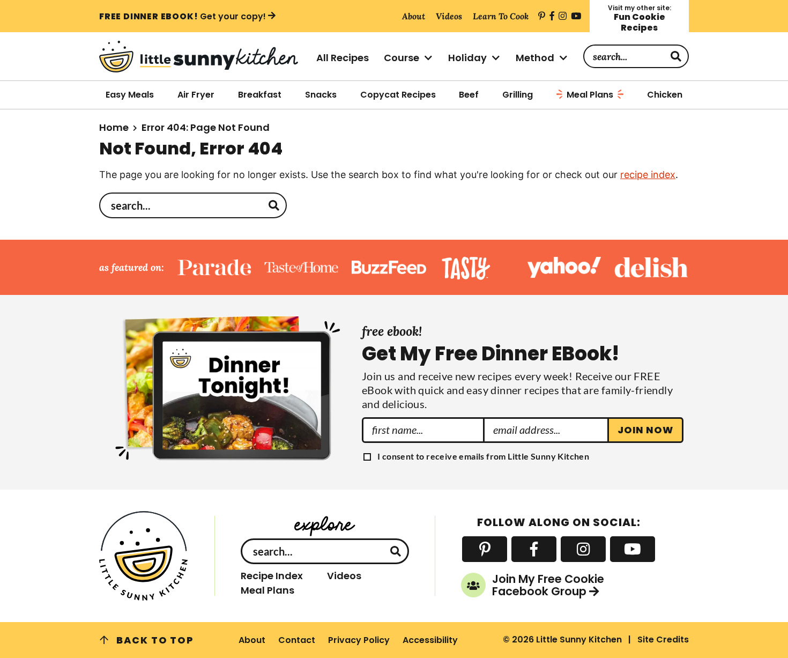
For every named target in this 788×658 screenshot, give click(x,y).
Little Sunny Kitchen (201, 56)
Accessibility (430, 640)
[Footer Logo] (144, 556)
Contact (296, 640)
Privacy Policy (359, 640)
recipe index (647, 174)
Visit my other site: (639, 18)
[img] (541, 16)
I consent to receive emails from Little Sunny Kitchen (483, 456)
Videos (344, 576)
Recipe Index (272, 576)
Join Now (645, 430)
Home (114, 127)
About (252, 640)
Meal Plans (267, 590)
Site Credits (663, 639)
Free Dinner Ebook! (182, 16)
